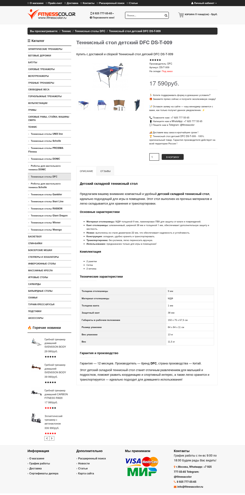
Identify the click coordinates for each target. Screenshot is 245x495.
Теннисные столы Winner (45, 222)
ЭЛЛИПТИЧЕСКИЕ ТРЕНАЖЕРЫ (45, 49)
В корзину (172, 157)
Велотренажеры (38, 76)
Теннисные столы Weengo (46, 229)
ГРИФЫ (32, 109)
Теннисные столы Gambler (46, 194)
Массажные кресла (40, 270)
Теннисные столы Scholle (46, 140)
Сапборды (34, 284)
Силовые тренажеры (41, 69)
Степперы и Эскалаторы (43, 256)
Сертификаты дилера (43, 473)
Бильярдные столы (40, 290)
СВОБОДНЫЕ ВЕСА (38, 89)
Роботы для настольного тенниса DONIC (44, 167)
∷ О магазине (36, 3)
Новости (84, 463)
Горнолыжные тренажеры (45, 96)
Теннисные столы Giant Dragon (49, 215)
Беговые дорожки (39, 55)
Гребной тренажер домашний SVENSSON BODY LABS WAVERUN (55, 370)
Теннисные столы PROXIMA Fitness (45, 149)
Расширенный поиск (92, 458)
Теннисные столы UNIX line (47, 133)
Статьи (83, 468)
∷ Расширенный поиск (110, 3)
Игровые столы (38, 277)
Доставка (35, 468)
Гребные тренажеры (41, 82)
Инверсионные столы (42, 263)
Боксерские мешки (40, 250)
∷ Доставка (71, 3)
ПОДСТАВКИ (34, 311)
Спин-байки (35, 243)
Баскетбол (35, 236)
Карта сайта (86, 473)
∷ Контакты (87, 3)
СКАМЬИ (32, 297)
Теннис (32, 126)
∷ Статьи (132, 3)
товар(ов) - (206, 14)
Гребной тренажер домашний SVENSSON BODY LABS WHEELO (55, 344)
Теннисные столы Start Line (47, 201)
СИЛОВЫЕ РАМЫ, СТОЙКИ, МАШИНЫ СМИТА (48, 118)
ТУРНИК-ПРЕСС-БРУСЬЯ (41, 304)
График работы (39, 463)
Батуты (32, 62)
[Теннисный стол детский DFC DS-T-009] (83, 105)
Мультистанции (37, 103)
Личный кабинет (204, 3)
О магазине (36, 458)
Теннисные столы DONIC (45, 158)
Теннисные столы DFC (44, 176)
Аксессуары (35, 318)
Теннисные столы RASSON (46, 208)
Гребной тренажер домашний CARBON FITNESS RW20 (56, 394)
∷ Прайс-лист (54, 3)
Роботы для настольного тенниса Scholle (44, 185)
